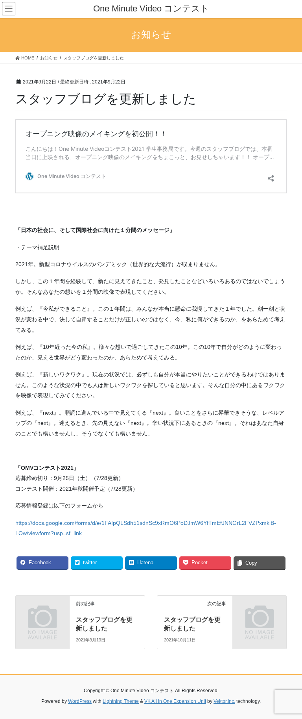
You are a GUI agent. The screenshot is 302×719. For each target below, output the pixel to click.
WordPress (80, 701)
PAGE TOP (287, 690)
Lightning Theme (121, 701)
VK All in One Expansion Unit (175, 701)
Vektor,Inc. (224, 701)
